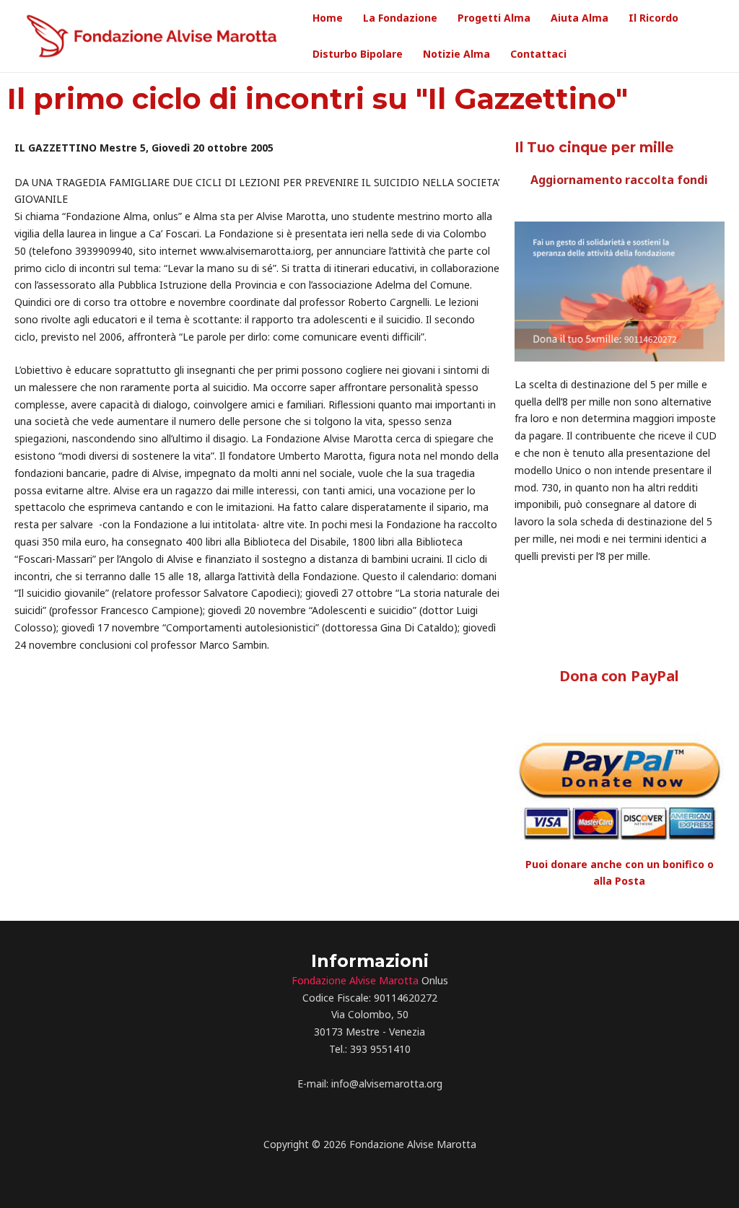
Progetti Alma (494, 18)
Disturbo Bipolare (357, 54)
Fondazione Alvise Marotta (355, 980)
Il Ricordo (653, 18)
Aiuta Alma (579, 18)
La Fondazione (400, 18)
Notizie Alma (456, 54)
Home (327, 18)
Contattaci (538, 54)
